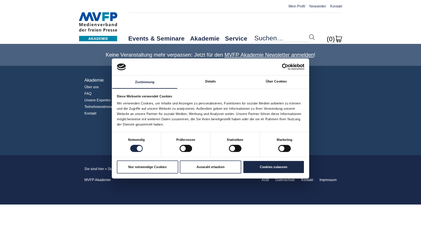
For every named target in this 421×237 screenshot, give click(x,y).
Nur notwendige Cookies (147, 167)
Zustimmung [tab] (145, 82)
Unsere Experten (97, 100)
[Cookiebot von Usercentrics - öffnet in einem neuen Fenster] (285, 67)
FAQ (87, 93)
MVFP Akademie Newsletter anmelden (269, 55)
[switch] (186, 148)
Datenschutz (285, 180)
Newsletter (317, 6)
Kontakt (336, 6)
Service (236, 38)
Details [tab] (210, 81)
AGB (265, 180)
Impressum (328, 180)
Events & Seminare (156, 38)
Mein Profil (297, 6)
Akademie (204, 38)
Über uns (91, 87)
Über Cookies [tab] (276, 81)
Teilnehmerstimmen (99, 107)
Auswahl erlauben (210, 167)
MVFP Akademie (98, 22)
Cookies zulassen (273, 167)
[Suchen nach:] (281, 39)
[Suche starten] (312, 37)
